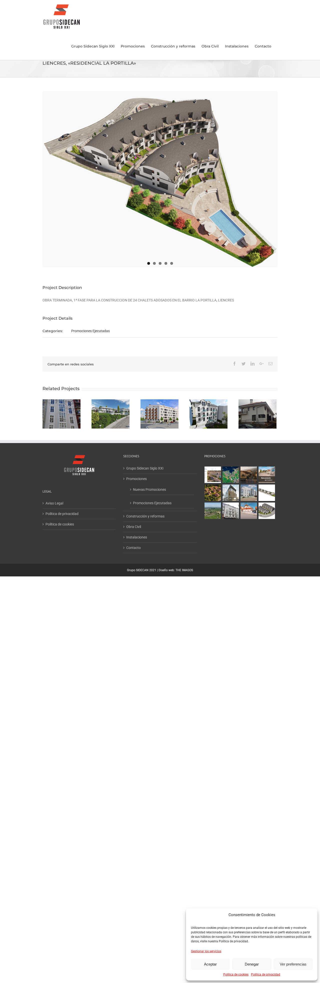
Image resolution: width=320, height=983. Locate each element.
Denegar (252, 964)
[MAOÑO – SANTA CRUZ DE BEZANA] (111, 414)
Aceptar (210, 964)
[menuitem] (92, 46)
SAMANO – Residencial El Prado (253, 405)
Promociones (136, 479)
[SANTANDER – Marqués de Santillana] (209, 414)
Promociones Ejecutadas (90, 331)
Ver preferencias (293, 964)
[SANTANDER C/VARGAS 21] (61, 414)
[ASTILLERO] (267, 475)
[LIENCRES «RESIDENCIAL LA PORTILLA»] (267, 511)
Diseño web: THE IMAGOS (175, 570)
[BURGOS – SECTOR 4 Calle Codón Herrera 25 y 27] (159, 414)
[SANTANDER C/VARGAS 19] (231, 511)
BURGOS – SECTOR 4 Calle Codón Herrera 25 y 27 (159, 403)
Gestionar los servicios (206, 951)
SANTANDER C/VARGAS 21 (61, 407)
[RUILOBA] (213, 493)
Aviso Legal (54, 503)
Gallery (213, 405)
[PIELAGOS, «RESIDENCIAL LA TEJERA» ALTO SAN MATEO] (213, 511)
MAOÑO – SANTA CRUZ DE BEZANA (111, 405)
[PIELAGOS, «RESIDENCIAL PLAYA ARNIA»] (267, 493)
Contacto (133, 548)
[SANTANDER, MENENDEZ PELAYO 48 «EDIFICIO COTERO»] (231, 493)
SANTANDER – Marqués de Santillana (204, 405)
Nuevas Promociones (149, 490)
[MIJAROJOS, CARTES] (249, 511)
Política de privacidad (265, 974)
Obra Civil (133, 527)
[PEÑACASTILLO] (213, 475)
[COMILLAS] (249, 475)
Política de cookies (235, 974)
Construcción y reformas (145, 516)
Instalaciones (136, 537)
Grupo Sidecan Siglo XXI (145, 468)
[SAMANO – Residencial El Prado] (257, 414)
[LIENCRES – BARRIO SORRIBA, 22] (231, 475)
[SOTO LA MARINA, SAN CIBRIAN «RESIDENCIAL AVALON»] (249, 493)
